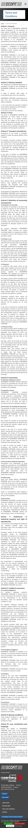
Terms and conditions (8, 809)
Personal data (6, 805)
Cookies (4, 812)
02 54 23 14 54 (9, 789)
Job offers (5, 797)
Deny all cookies (19, 823)
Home (2, 23)
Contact (4, 794)
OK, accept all (8, 823)
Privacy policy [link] (18, 826)
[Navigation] (25, 4)
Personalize (10, 826)
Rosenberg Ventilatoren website (12, 817)
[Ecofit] (11, 4)
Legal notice (5, 802)
